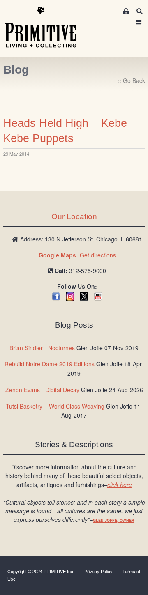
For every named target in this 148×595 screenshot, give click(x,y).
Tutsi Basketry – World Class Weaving (55, 406)
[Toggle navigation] (139, 22)
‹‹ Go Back (131, 80)
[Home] (46, 27)
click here (119, 484)
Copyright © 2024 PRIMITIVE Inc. (40, 571)
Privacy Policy (98, 571)
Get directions (77, 255)
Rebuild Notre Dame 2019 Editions (50, 364)
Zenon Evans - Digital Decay (42, 390)
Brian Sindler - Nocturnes (42, 348)
